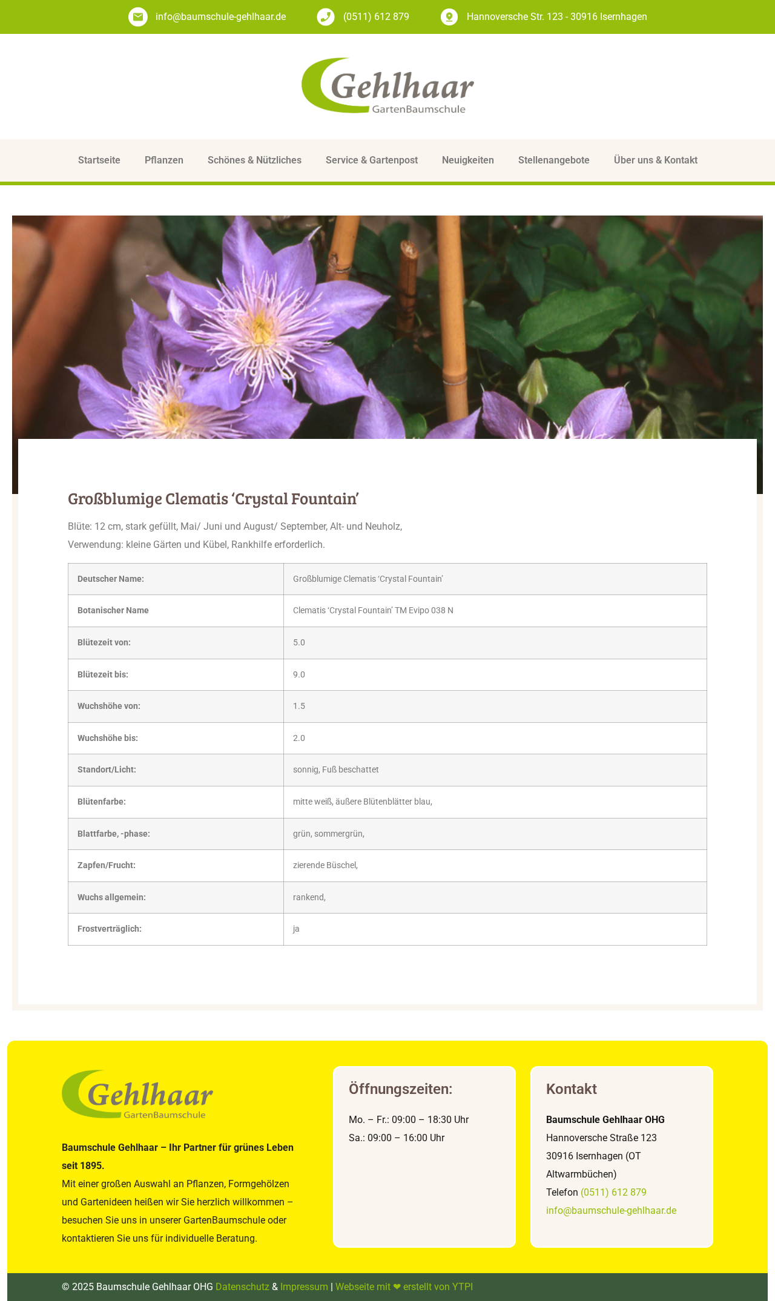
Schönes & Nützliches (255, 160)
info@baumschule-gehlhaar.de (611, 1210)
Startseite (99, 160)
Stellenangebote (554, 160)
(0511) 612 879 (614, 1192)
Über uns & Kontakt (656, 160)
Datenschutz (242, 1287)
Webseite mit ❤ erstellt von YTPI (404, 1287)
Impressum (304, 1287)
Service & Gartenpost (372, 160)
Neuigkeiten (468, 160)
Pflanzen (164, 160)
